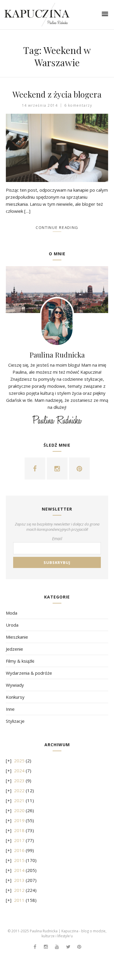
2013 (19, 880)
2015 (19, 860)
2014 (19, 870)
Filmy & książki (20, 661)
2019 (19, 820)
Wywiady (15, 685)
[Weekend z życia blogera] (57, 148)
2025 (19, 760)
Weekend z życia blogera (57, 94)
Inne (10, 709)
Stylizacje (15, 721)
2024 (19, 770)
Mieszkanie (17, 637)
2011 (19, 900)
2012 (19, 890)
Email (57, 538)
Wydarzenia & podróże (29, 673)
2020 (19, 810)
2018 (19, 830)
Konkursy (15, 697)
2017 (19, 840)
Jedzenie (14, 649)
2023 (19, 780)
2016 (19, 850)
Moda (11, 613)
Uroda (12, 625)
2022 (19, 790)
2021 (19, 800)
